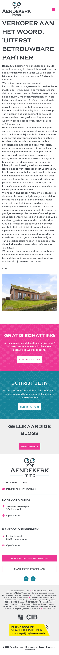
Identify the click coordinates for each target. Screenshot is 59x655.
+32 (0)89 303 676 (16, 482)
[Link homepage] (16, 9)
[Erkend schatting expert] (29, 630)
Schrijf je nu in (29, 406)
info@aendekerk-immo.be (21, 488)
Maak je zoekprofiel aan (29, 568)
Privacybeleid (29, 649)
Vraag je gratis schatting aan (29, 558)
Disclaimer (50, 647)
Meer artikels (29, 446)
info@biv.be (47, 602)
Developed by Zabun (35, 647)
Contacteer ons (29, 359)
